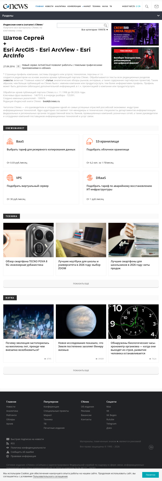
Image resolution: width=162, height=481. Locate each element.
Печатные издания (54, 427)
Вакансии (86, 415)
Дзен (109, 427)
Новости (10, 406)
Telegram (111, 423)
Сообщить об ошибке (22, 451)
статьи (49, 80)
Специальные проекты (56, 410)
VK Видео (111, 415)
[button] (146, 6)
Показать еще (81, 283)
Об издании (87, 406)
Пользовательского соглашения (50, 476)
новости (8, 80)
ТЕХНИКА (96, 6)
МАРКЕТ (87, 6)
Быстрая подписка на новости (27, 439)
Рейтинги (11, 415)
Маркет (48, 415)
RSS (13, 443)
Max (108, 406)
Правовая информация (23, 456)
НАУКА (105, 6)
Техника (48, 419)
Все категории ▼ (94, 29)
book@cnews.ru (51, 101)
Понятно (150, 474)
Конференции (51, 406)
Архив (9, 423)
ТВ (111, 6)
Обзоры (10, 419)
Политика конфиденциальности (28, 447)
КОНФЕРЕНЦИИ (74, 6)
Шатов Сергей (23, 38)
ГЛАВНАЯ (39, 6)
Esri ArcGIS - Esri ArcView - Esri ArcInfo (46, 52)
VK (107, 410)
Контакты (86, 419)
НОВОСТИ (49, 6)
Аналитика (60, 6)
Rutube (110, 419)
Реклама (85, 410)
